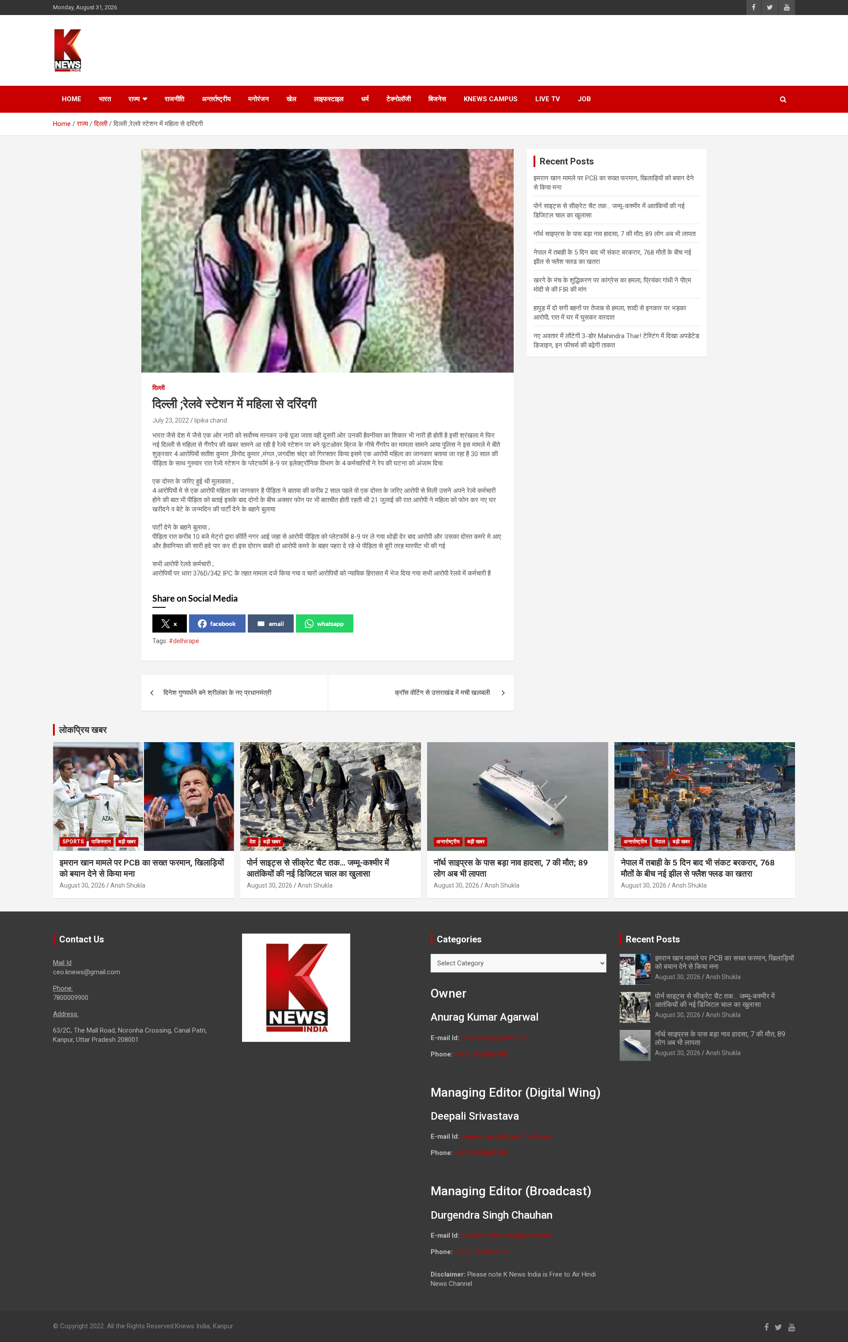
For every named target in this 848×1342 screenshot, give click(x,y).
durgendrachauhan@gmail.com (506, 1235)
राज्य (134, 99)
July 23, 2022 (170, 420)
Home (71, 99)
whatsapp (330, 623)
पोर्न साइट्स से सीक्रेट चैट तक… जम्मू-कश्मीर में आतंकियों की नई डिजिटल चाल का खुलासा (318, 868)
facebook (223, 623)
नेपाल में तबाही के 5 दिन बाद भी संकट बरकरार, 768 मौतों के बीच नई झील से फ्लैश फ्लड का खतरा (698, 868)
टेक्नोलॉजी (398, 99)
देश (253, 842)
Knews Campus (491, 99)
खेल (291, 99)
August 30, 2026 (82, 885)
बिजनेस (437, 99)
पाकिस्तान (101, 842)
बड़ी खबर (127, 842)
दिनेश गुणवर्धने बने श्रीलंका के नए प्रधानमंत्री (217, 693)
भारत (105, 99)
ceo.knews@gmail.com (494, 1038)
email (276, 623)
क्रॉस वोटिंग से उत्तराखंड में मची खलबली (443, 693)
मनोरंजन (258, 99)
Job (584, 99)
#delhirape (184, 640)
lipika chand (210, 420)
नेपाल (660, 842)
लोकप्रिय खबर (83, 729)
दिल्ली (158, 387)
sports (73, 842)
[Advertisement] (627, 49)
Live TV (547, 99)
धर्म (365, 99)
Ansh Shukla (127, 885)
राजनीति (174, 99)
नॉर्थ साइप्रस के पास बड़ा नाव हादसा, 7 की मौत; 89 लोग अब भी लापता (615, 234)
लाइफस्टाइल (329, 99)
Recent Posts (653, 939)
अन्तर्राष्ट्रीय (216, 99)
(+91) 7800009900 (480, 1054)
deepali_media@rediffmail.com (506, 1136)
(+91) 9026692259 (480, 1153)
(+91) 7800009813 (480, 1252)
